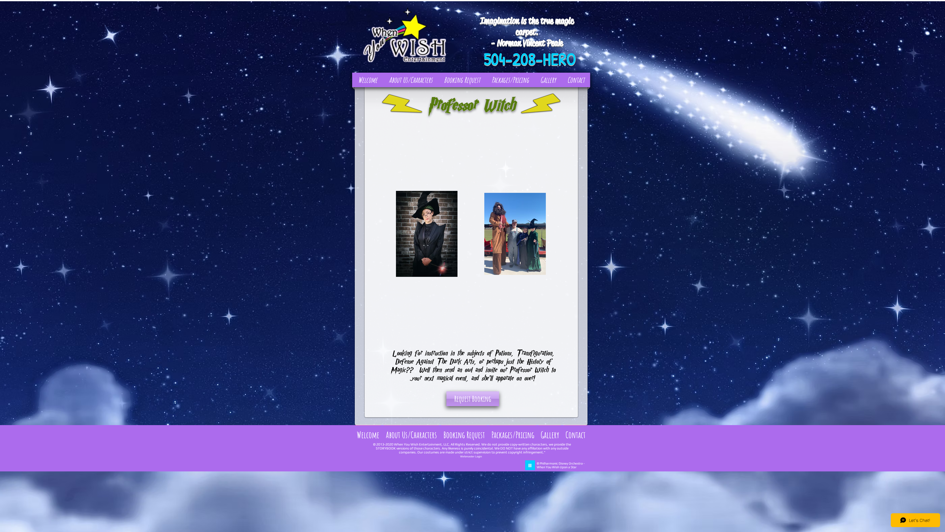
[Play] (530, 465)
